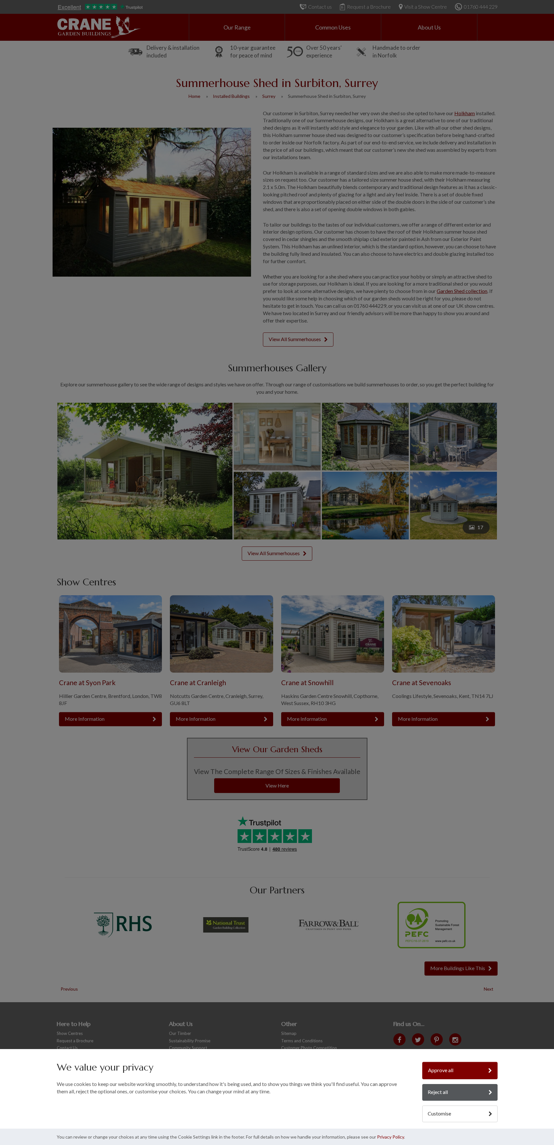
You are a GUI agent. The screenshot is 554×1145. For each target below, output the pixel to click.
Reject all (438, 1092)
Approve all (440, 1070)
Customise (439, 1113)
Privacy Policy (390, 1137)
